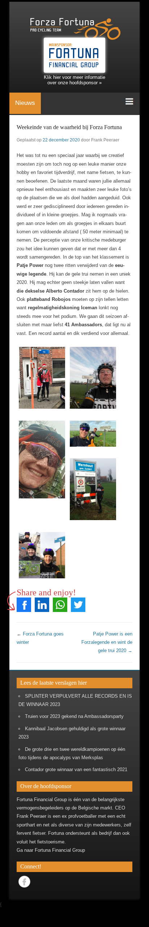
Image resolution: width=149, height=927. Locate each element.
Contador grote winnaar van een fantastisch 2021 (76, 769)
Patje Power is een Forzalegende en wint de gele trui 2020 (106, 642)
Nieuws (25, 102)
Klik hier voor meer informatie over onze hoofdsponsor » (74, 80)
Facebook (24, 882)
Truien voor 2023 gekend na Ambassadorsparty (74, 716)
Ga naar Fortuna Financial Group (51, 850)
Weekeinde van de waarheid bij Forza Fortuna (69, 127)
